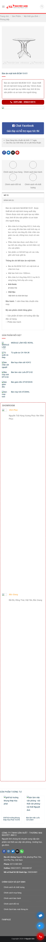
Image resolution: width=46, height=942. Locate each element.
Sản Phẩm (16, 16)
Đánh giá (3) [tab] (9, 200)
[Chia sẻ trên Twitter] (9, 153)
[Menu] (3, 7)
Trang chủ (4, 16)
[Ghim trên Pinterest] (17, 153)
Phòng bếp (4, 19)
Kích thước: (12, 284)
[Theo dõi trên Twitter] (13, 851)
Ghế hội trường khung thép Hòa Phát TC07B (11, 819)
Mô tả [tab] (6, 195)
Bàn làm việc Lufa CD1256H (33, 819)
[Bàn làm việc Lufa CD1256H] (34, 805)
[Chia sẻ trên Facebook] (4, 153)
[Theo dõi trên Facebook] (4, 851)
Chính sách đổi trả (11, 904)
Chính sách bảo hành (12, 898)
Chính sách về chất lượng (14, 887)
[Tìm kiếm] (42, 7)
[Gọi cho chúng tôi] (22, 851)
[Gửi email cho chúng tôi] (17, 851)
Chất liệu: (12, 292)
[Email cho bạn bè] (13, 153)
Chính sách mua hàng (12, 893)
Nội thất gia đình (31, 16)
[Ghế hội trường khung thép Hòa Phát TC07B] (11, 805)
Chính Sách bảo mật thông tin (16, 909)
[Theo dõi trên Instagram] (9, 851)
